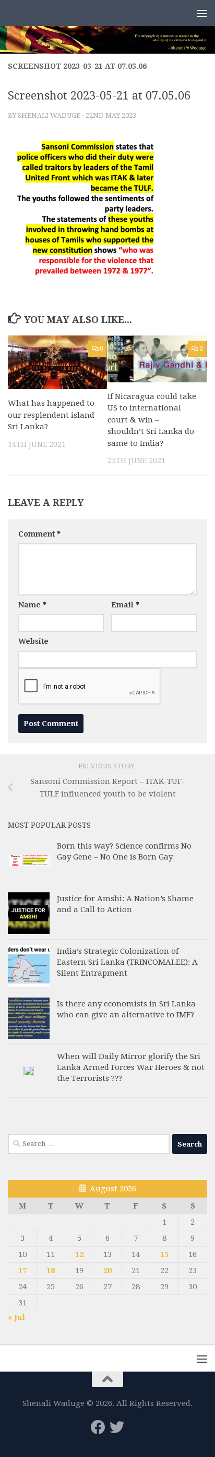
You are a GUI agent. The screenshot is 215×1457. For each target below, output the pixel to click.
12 (79, 1254)
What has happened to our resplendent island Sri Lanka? (51, 415)
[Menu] (202, 13)
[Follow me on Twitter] (117, 1427)
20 (107, 1270)
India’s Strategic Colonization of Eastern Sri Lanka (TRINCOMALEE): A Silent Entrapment (127, 962)
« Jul (16, 1317)
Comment (39, 534)
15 (164, 1254)
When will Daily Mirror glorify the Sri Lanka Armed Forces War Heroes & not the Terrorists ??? (131, 1067)
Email (125, 605)
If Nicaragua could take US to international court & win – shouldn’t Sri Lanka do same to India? (152, 420)
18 (50, 1270)
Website (33, 641)
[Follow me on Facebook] (98, 1427)
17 (22, 1270)
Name (32, 605)
